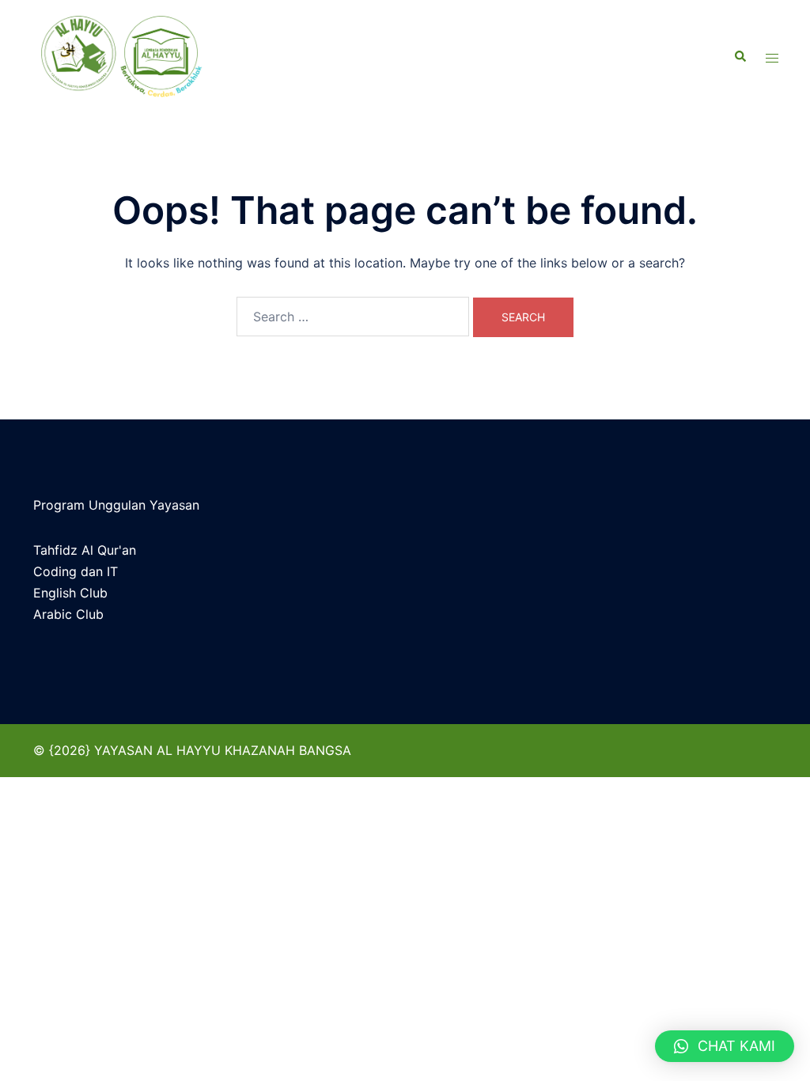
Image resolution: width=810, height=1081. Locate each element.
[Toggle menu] (772, 57)
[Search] (739, 57)
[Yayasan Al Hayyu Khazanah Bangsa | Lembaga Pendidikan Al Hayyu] (148, 57)
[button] (724, 1046)
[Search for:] (353, 316)
